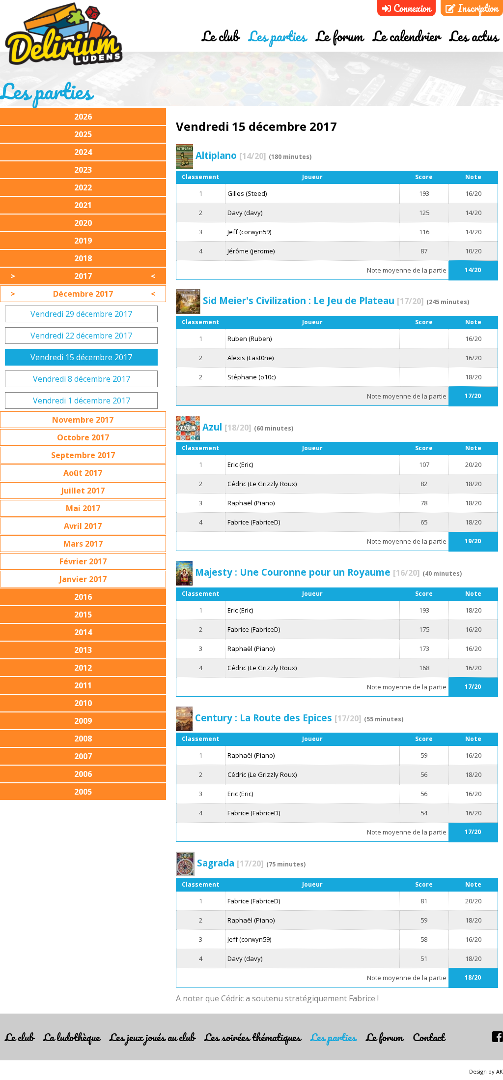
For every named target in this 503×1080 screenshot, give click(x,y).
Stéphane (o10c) (251, 376)
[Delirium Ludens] (63, 34)
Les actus (473, 36)
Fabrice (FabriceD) (253, 522)
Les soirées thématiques (252, 1037)
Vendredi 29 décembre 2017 (81, 314)
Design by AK (486, 1071)
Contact (429, 1037)
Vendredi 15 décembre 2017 (81, 357)
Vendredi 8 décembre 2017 (81, 378)
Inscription (476, 8)
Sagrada (230, 863)
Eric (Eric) (240, 464)
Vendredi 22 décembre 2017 (81, 335)
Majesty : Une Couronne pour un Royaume (307, 572)
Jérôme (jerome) (251, 251)
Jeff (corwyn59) (249, 231)
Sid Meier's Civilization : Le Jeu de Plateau (313, 300)
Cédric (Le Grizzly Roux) (262, 483)
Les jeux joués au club (152, 1037)
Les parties (277, 36)
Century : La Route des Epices (278, 717)
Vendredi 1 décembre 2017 (81, 400)
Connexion (411, 8)
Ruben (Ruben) (249, 338)
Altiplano (231, 155)
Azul (227, 427)
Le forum (339, 36)
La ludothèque (71, 1037)
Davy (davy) (244, 212)
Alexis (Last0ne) (250, 357)
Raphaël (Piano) (251, 502)
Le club (220, 36)
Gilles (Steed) (247, 193)
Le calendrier (406, 36)
